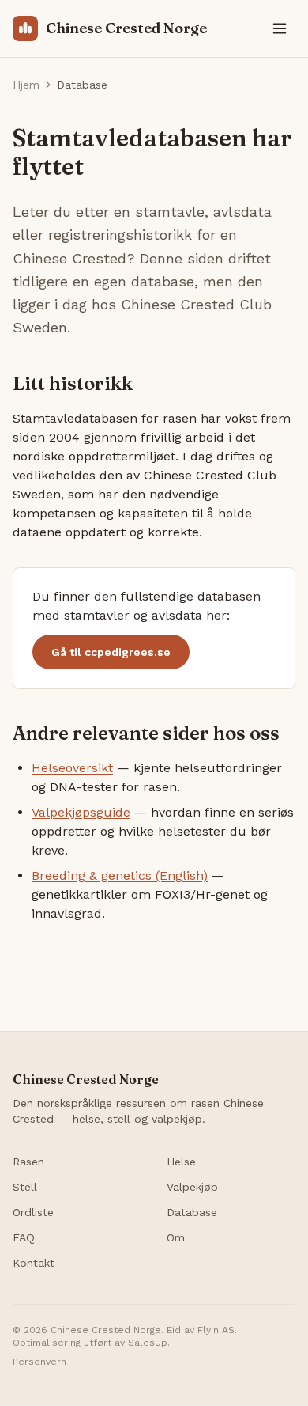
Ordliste (33, 1212)
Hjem (26, 84)
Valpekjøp (192, 1187)
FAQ (24, 1237)
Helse (181, 1161)
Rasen (28, 1161)
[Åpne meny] (279, 28)
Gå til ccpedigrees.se (111, 652)
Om (176, 1237)
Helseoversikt (72, 767)
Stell (25, 1187)
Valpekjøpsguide (81, 812)
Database (192, 1212)
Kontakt (33, 1262)
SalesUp (147, 1342)
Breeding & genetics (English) (120, 875)
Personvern (39, 1361)
